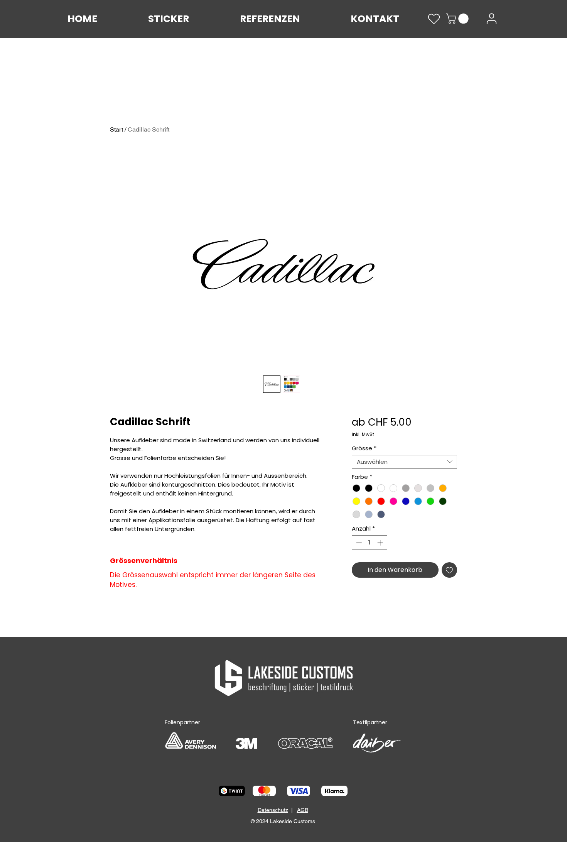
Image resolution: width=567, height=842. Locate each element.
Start (116, 129)
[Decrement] (358, 543)
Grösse (364, 448)
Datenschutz (273, 810)
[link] (458, 19)
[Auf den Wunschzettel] (449, 570)
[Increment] (381, 543)
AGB (302, 810)
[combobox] (404, 462)
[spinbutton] (369, 543)
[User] (491, 19)
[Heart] (434, 19)
